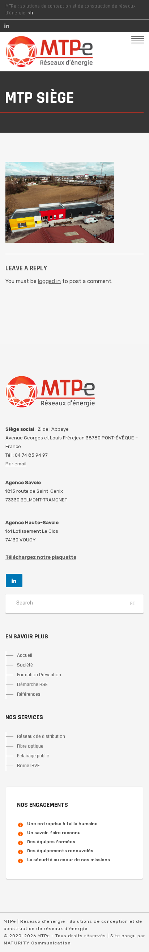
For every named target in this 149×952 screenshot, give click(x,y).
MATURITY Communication (37, 943)
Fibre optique (30, 746)
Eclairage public (33, 756)
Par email (15, 463)
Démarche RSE (32, 684)
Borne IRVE (28, 765)
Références (29, 694)
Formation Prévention (39, 675)
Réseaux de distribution (41, 736)
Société (25, 665)
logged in (49, 281)
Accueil (24, 655)
